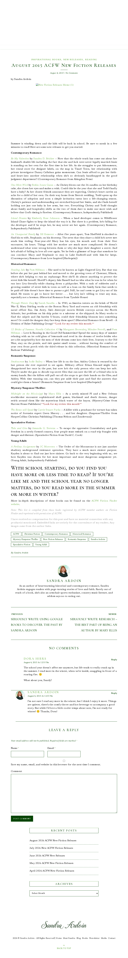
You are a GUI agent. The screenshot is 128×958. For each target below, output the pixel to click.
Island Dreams (19, 218)
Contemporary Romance (56, 534)
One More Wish (19, 185)
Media (104, 938)
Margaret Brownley (74, 329)
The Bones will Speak (22, 410)
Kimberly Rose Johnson (46, 218)
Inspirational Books (46, 60)
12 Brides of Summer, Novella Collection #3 (35, 329)
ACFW (16, 534)
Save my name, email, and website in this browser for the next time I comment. (56, 764)
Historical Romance (82, 534)
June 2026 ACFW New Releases (47, 856)
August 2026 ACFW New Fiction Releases (53, 840)
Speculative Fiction (21, 545)
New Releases (73, 60)
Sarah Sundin (47, 303)
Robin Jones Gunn (42, 185)
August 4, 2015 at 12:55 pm (40, 696)
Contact (111, 938)
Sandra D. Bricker (43, 158)
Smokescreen (17, 361)
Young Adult (41, 545)
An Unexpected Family (23, 234)
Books (85, 938)
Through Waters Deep (22, 303)
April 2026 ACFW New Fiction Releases (52, 871)
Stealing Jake (18, 270)
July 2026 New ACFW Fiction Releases (51, 848)
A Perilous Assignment (23, 447)
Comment (16, 771)
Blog (78, 938)
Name (15, 748)
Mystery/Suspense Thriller (25, 539)
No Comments (72, 73)
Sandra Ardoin (98, 539)
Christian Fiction (32, 534)
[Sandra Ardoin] (64, 22)
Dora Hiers (35, 659)
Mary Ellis (55, 394)
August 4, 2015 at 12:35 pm (36, 663)
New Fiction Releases (53, 539)
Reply (114, 660)
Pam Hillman (37, 270)
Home (59, 938)
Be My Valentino (20, 158)
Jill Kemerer (47, 234)
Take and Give (19, 428)
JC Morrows (47, 447)
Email (51, 748)
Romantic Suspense (77, 539)
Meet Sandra (69, 938)
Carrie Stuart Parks (49, 410)
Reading (91, 60)
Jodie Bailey (35, 361)
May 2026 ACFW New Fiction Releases (52, 863)
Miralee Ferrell (96, 329)
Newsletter (94, 938)
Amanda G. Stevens (43, 428)
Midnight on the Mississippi (27, 394)
